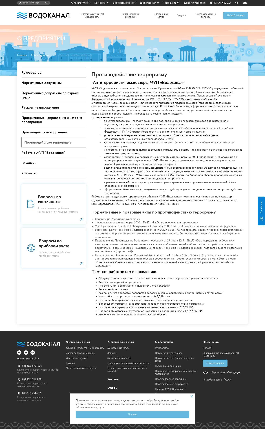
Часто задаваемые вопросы (206, 15)
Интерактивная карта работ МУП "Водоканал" (221, 354)
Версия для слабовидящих (225, 372)
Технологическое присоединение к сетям (129, 363)
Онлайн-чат (261, 207)
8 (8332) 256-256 (220, 3)
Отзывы (112, 388)
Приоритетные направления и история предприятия (175, 372)
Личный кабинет (235, 15)
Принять (132, 414)
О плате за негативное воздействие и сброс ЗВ (127, 370)
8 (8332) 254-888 (31, 379)
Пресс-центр (169, 2)
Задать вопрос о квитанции (131, 15)
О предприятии (79, 2)
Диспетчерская (148, 2)
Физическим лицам (78, 342)
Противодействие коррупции (170, 378)
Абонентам (100, 2)
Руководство (162, 347)
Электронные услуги (161, 15)
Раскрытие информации (168, 366)
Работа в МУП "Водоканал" (170, 389)
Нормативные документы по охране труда (174, 359)
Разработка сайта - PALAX (217, 379)
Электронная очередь (119, 358)
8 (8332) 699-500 (32, 366)
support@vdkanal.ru (195, 2)
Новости (207, 347)
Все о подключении (123, 2)
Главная (22, 55)
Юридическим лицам (120, 342)
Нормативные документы (168, 353)
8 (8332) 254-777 (31, 393)
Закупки (181, 15)
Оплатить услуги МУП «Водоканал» (92, 15)
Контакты (113, 379)
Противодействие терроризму (171, 384)
